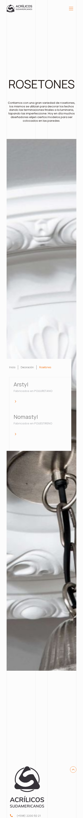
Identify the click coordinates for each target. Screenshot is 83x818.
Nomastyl (26, 417)
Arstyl (21, 384)
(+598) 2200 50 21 (29, 816)
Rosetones (45, 367)
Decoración (27, 367)
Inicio (12, 367)
